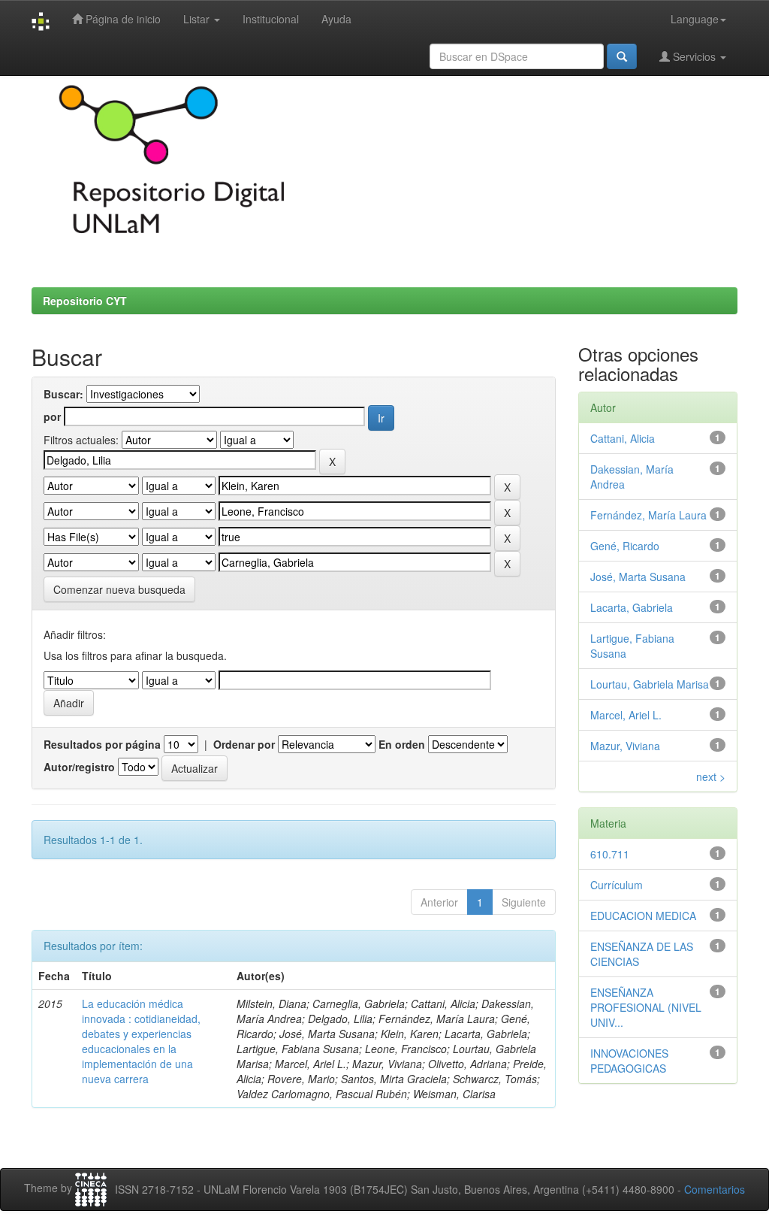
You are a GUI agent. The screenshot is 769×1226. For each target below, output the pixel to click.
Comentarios (714, 1189)
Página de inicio (122, 18)
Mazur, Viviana (625, 745)
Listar (198, 18)
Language (695, 18)
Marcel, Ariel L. (626, 714)
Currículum (616, 884)
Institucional (271, 18)
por (52, 416)
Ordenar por (244, 744)
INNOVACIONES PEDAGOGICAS (629, 1061)
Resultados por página (102, 744)
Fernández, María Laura (648, 514)
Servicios (694, 56)
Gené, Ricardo (624, 545)
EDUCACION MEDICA (643, 915)
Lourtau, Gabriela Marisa (649, 684)
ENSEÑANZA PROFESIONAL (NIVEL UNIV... (645, 1007)
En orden (401, 744)
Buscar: (63, 393)
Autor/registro (79, 766)
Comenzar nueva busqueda (119, 589)
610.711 (609, 853)
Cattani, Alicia (622, 438)
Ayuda (336, 18)
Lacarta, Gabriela (631, 607)
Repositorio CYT (85, 300)
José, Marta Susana (638, 576)
